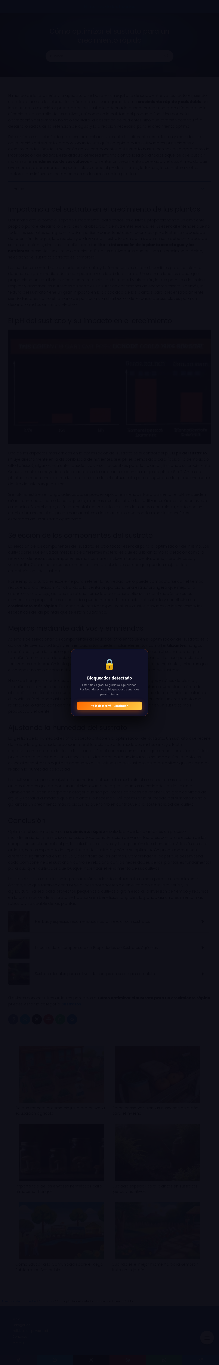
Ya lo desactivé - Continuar (109, 706)
